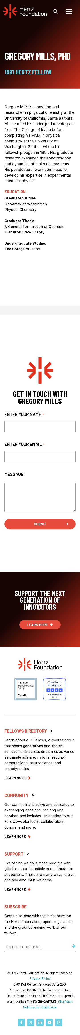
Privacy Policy (40, 978)
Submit (40, 524)
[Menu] (69, 11)
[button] (55, 11)
